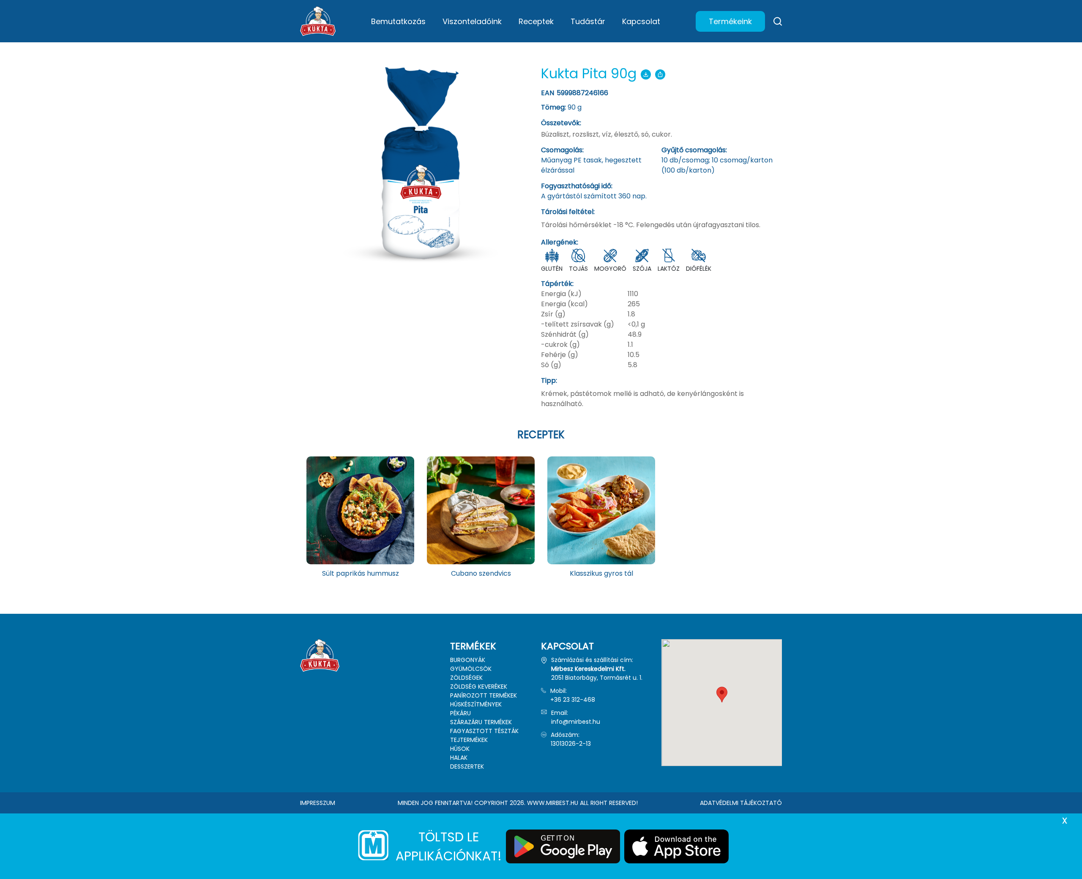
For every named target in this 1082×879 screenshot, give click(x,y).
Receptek (536, 21)
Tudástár (588, 21)
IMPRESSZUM (317, 803)
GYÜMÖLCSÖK (471, 669)
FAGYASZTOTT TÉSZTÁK (484, 731)
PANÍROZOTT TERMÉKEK (483, 695)
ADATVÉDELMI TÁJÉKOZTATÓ (741, 803)
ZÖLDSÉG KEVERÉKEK (478, 686)
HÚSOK (460, 748)
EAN (575, 93)
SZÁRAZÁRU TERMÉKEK (481, 722)
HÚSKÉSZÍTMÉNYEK (476, 704)
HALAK (458, 757)
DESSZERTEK (467, 766)
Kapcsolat (641, 21)
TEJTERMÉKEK (469, 740)
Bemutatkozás (398, 21)
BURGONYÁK (467, 660)
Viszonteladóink (472, 21)
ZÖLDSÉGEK (466, 677)
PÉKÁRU (460, 713)
